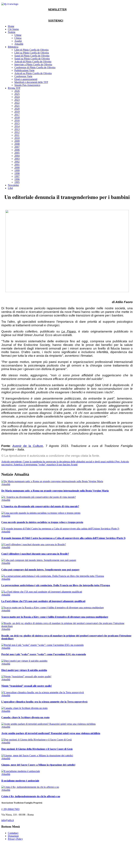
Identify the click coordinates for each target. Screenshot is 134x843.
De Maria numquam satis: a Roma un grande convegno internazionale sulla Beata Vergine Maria (55, 490)
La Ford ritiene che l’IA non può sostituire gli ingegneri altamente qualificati (43, 601)
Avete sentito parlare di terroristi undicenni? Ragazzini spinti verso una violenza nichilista (50, 733)
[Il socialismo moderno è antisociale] (20, 771)
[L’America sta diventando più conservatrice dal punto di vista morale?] (38, 497)
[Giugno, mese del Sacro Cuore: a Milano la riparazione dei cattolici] (37, 755)
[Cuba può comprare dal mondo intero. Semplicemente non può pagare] (38, 560)
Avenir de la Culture (27, 446)
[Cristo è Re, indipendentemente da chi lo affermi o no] (30, 787)
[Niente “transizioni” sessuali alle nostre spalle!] (26, 676)
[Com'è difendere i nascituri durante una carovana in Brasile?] (33, 544)
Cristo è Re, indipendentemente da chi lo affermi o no (30, 796)
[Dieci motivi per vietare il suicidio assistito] (24, 660)
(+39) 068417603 (10, 809)
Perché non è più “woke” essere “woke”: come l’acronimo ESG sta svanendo (43, 654)
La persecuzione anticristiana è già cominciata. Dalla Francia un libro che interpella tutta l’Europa (55, 585)
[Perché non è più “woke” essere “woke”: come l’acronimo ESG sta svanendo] (42, 645)
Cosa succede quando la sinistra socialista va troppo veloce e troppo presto (42, 522)
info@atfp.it (7, 820)
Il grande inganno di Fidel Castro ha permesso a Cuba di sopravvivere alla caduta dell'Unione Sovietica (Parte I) (63, 538)
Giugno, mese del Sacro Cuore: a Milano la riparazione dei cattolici (38, 764)
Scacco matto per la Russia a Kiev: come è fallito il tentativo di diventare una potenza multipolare (54, 616)
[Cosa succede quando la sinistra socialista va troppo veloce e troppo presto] (40, 512)
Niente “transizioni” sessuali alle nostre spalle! (26, 685)
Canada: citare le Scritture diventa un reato (25, 717)
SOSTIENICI (55, 20)
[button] (11, 32)
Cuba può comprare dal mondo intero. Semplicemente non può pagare (40, 569)
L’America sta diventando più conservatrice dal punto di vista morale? (40, 506)
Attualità (5, 484)
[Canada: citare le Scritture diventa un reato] (24, 708)
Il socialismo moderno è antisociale (20, 780)
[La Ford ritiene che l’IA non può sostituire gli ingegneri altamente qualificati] (41, 591)
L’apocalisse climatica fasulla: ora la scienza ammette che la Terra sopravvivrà (44, 701)
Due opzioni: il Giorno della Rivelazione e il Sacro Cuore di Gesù (37, 749)
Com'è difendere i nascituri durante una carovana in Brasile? (35, 553)
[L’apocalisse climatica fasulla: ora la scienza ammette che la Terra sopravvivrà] (42, 692)
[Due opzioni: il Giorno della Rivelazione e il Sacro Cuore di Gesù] (36, 739)
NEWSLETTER (57, 9)
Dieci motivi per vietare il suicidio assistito (24, 670)
